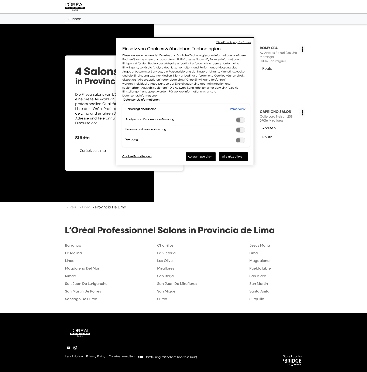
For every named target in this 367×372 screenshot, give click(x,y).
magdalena (259, 260)
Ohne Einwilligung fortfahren (233, 42)
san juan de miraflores (177, 283)
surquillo (256, 299)
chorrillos (165, 245)
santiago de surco (81, 299)
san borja (165, 276)
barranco (73, 245)
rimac (70, 276)
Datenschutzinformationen (141, 99)
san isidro (257, 276)
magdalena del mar (82, 268)
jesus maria (259, 245)
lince (69, 260)
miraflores (165, 268)
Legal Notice (74, 357)
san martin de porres (83, 291)
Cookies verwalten (122, 356)
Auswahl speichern (200, 156)
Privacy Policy (95, 357)
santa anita (259, 291)
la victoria (166, 253)
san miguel (166, 291)
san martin (258, 283)
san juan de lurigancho (86, 283)
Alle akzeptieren (233, 156)
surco (162, 299)
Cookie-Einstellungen (136, 156)
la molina (73, 253)
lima (253, 253)
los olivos (165, 260)
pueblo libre (260, 268)
